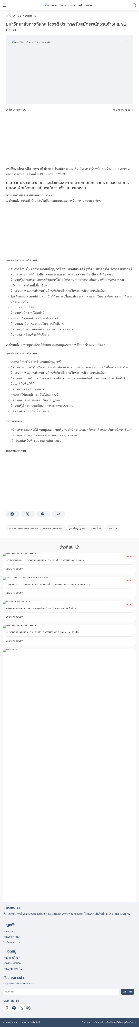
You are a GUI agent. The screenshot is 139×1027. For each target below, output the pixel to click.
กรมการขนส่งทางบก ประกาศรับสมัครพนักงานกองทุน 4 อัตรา (41, 608)
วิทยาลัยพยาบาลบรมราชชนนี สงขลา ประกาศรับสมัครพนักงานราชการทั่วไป (49, 584)
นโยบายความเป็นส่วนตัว (92, 1022)
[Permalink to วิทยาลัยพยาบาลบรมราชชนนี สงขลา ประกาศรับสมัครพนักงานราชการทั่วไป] (26, 578)
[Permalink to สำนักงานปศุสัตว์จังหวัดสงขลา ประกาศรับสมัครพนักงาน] (69, 775)
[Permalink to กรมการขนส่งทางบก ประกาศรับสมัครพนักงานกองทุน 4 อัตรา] (17, 602)
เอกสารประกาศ (16, 451)
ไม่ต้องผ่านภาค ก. (13, 942)
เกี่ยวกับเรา (130, 1022)
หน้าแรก (10, 16)
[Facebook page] (6, 1008)
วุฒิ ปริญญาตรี (77, 528)
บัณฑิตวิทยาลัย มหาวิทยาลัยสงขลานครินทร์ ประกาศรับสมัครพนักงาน (45, 560)
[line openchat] (14, 1008)
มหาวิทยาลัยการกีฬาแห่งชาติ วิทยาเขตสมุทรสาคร (35, 528)
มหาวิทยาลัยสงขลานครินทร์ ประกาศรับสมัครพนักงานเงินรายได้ (42, 632)
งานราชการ (9, 931)
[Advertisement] (69, 139)
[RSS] (21, 1008)
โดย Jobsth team (17, 109)
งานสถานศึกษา (27, 16)
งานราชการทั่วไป (12, 968)
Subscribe (127, 991)
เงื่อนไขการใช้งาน (114, 1022)
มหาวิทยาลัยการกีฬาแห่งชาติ (24, 168)
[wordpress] (28, 1008)
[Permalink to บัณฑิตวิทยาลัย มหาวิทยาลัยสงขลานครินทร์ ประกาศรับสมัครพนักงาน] (21, 554)
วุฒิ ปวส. (113, 528)
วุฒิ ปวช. (97, 528)
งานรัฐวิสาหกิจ (11, 936)
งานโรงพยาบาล (12, 963)
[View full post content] (131, 569)
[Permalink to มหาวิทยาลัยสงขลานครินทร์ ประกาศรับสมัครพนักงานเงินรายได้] (21, 626)
